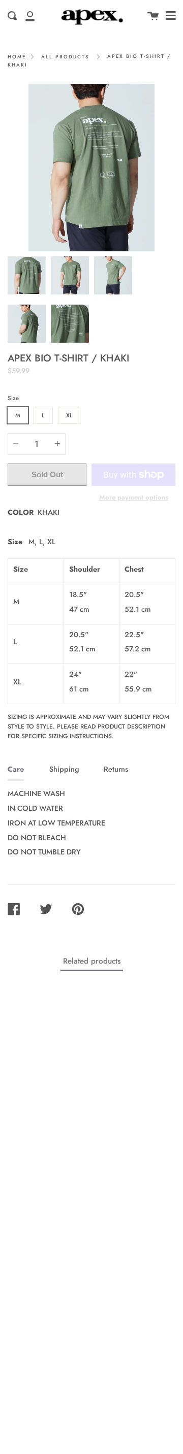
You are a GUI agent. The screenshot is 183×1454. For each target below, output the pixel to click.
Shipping (64, 769)
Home (17, 56)
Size (13, 398)
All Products (65, 56)
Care (16, 769)
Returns (116, 769)
